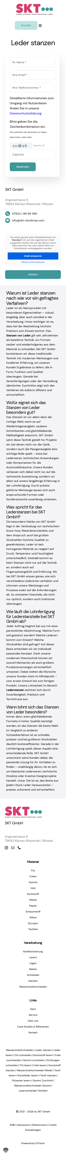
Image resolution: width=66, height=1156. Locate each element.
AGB (12, 1125)
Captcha (37, 145)
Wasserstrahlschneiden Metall (34, 1070)
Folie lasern (40, 1065)
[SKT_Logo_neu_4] (34, 4)
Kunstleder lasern (28, 1075)
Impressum (23, 1125)
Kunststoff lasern (43, 1055)
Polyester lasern (21, 1080)
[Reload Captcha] (43, 145)
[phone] (19, 847)
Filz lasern (25, 1065)
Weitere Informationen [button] (33, 262)
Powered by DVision (33, 1143)
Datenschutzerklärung (25, 113)
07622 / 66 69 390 (24, 214)
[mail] (12, 847)
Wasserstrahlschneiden (19, 1050)
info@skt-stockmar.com (28, 220)
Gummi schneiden (33, 1060)
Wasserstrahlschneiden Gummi (32, 1085)
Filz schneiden (23, 1055)
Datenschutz (39, 1125)
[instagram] (6, 847)
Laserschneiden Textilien (33, 1090)
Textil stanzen (48, 1075)
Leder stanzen (43, 1050)
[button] (43, 145)
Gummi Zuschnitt (43, 1080)
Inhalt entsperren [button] (33, 255)
